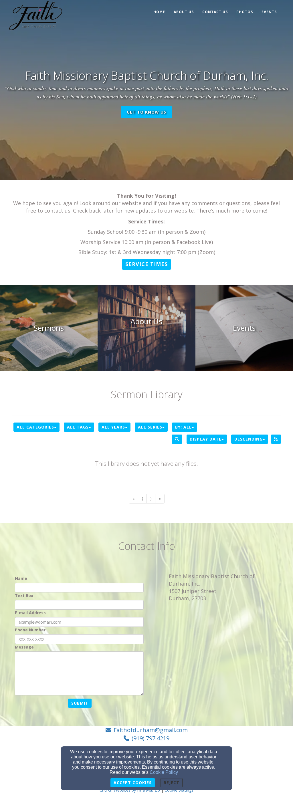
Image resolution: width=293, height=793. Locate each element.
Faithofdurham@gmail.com (151, 730)
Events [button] (269, 11)
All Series (150, 427)
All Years (113, 427)
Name (21, 578)
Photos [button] (244, 11)
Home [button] (159, 11)
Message (24, 647)
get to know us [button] (146, 112)
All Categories (35, 427)
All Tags (78, 427)
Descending (248, 439)
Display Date (205, 439)
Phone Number (30, 630)
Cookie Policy (164, 772)
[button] (146, 264)
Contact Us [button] (215, 11)
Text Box (24, 595)
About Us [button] (184, 11)
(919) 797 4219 (150, 738)
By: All (183, 427)
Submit (79, 703)
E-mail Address (30, 612)
